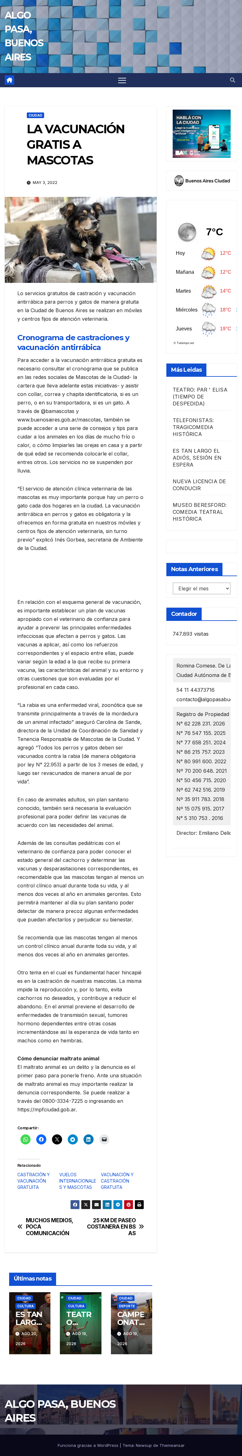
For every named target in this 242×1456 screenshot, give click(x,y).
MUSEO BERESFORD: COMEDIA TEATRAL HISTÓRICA (200, 512)
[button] (232, 80)
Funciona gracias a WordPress (89, 1445)
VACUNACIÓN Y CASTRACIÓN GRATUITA (117, 1181)
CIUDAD (35, 115)
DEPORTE (127, 1306)
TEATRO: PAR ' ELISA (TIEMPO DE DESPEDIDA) (200, 397)
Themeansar (172, 1445)
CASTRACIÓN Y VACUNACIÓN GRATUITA (33, 1181)
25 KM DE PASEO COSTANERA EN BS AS (111, 1226)
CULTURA (25, 1306)
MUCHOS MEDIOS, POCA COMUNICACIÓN (49, 1226)
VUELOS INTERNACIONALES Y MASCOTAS (77, 1181)
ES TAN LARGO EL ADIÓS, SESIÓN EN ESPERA (197, 458)
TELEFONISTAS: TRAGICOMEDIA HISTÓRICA (193, 427)
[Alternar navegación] (122, 80)
